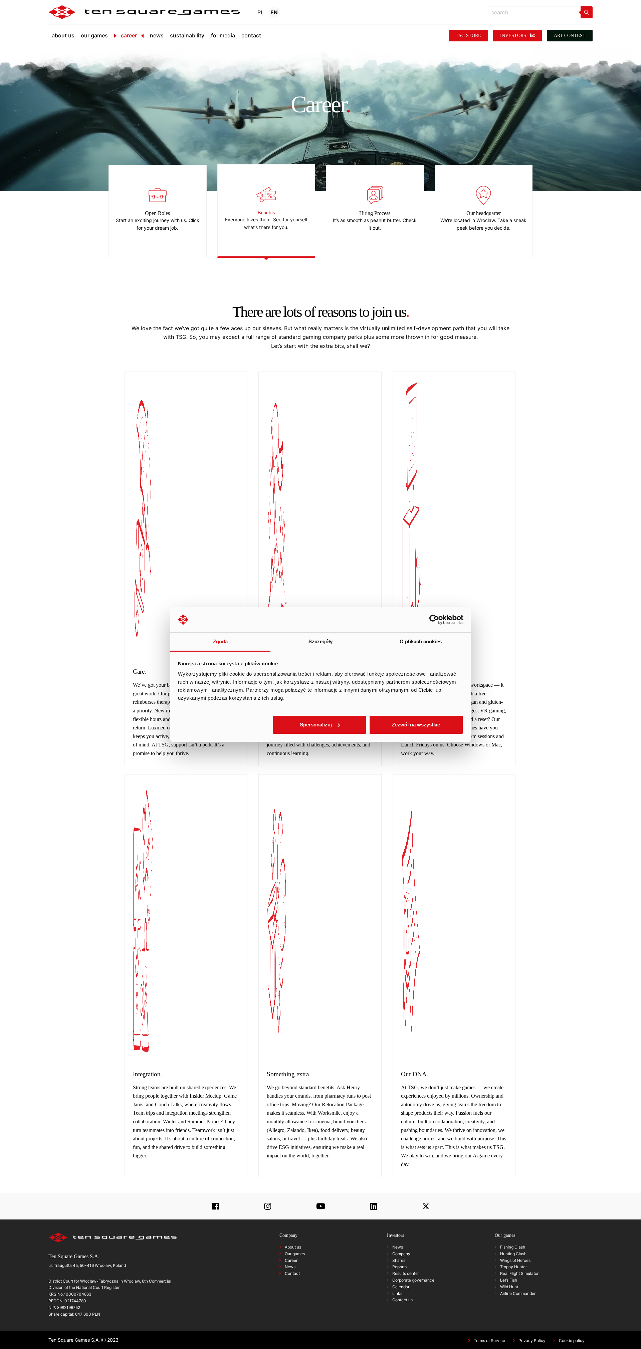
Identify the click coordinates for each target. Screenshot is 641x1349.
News (290, 1266)
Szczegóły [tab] (320, 641)
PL (260, 12)
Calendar (400, 1286)
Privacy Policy (532, 1340)
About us (293, 1247)
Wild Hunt (509, 1286)
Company (401, 1253)
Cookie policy (572, 1340)
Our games (295, 1253)
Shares (398, 1260)
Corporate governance (413, 1280)
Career (291, 1260)
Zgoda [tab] (220, 641)
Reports (399, 1266)
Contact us (402, 1299)
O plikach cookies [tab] (421, 641)
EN (274, 12)
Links (397, 1293)
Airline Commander (518, 1293)
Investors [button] (513, 35)
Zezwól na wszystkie (416, 724)
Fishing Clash (512, 1247)
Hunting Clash (513, 1253)
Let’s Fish (508, 1280)
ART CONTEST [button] (570, 35)
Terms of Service (489, 1340)
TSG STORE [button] (468, 35)
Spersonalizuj (316, 724)
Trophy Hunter (513, 1266)
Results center (405, 1273)
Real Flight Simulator (519, 1273)
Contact (292, 1273)
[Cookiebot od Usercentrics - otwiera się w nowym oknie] (434, 620)
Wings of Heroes (515, 1260)
